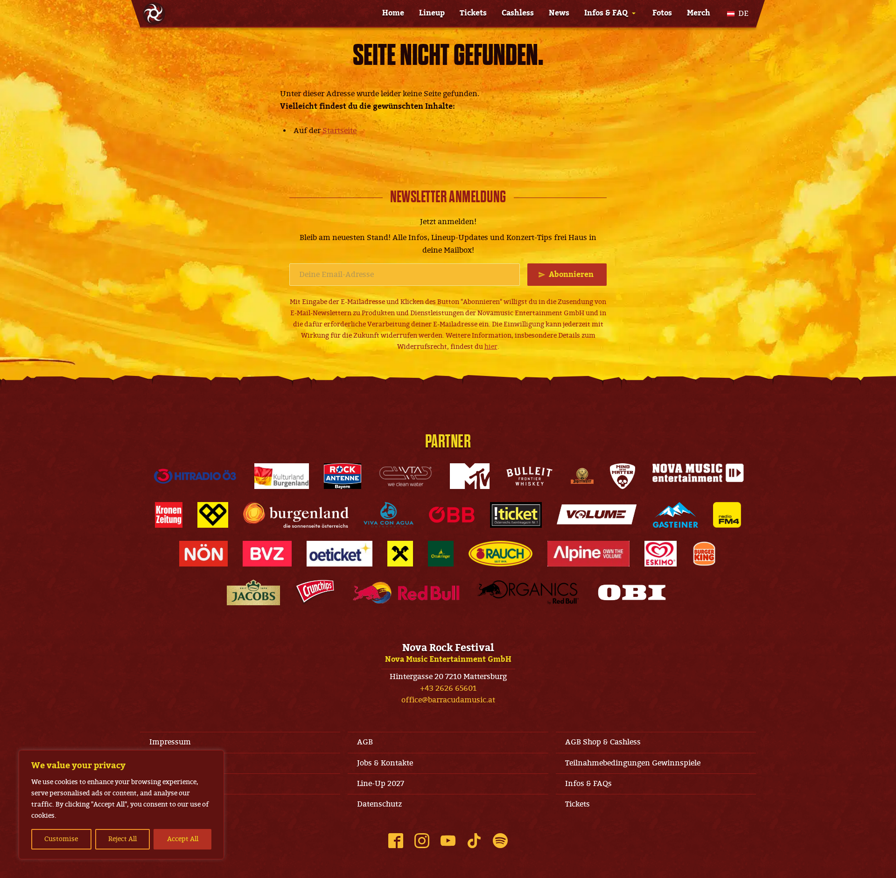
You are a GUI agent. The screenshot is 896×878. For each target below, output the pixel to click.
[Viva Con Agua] (388, 515)
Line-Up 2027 (380, 783)
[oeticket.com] (339, 553)
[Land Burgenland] (296, 515)
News (559, 13)
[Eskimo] (660, 553)
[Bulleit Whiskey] (529, 476)
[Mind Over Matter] (622, 476)
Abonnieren (571, 274)
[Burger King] (704, 553)
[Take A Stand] (212, 515)
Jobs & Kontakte (385, 763)
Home (393, 13)
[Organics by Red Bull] (528, 592)
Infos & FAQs (588, 783)
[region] (121, 804)
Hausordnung (174, 763)
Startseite (339, 130)
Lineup (432, 13)
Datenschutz (379, 804)
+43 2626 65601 (448, 688)
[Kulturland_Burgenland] (281, 476)
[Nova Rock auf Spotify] (500, 840)
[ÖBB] (452, 515)
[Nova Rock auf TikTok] (474, 840)
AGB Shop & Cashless (603, 742)
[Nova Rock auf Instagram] (421, 840)
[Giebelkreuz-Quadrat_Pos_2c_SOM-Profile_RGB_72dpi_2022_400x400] (400, 553)
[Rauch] (501, 553)
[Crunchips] (315, 592)
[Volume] (597, 515)
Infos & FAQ (606, 13)
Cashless (518, 13)
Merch (698, 13)
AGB (365, 742)
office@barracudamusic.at (448, 700)
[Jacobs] (253, 592)
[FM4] (727, 515)
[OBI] (632, 592)
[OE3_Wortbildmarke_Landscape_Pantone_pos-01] (195, 476)
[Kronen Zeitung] (168, 515)
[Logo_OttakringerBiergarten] (441, 553)
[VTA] (405, 476)
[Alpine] (588, 553)
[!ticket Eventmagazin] (516, 515)
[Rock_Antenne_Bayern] (343, 476)
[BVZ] (267, 553)
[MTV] (469, 476)
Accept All (182, 839)
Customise (61, 839)
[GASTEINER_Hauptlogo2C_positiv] (676, 515)
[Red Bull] (406, 592)
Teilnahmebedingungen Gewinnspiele (632, 763)
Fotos (662, 13)
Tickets (473, 13)
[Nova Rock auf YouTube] (448, 840)
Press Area (168, 804)
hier (490, 347)
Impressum (170, 742)
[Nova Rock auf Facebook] (395, 840)
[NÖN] (203, 553)
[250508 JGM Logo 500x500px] (582, 476)
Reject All (122, 839)
